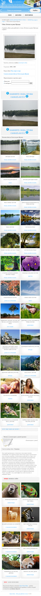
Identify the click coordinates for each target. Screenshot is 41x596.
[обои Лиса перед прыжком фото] (30, 539)
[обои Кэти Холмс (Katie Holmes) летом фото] (30, 386)
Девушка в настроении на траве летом (30, 321)
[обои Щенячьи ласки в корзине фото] (11, 539)
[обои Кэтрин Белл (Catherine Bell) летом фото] (10, 410)
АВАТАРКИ (18, 15)
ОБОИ (9, 15)
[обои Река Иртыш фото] (30, 147)
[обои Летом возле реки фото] (30, 240)
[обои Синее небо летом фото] (30, 288)
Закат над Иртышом (10, 179)
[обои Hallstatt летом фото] (30, 363)
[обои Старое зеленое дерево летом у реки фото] (10, 263)
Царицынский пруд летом (30, 346)
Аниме (10, 398)
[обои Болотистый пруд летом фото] (10, 363)
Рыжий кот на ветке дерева (11, 572)
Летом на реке (30, 227)
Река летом (10, 227)
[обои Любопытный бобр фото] (11, 490)
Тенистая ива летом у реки (10, 250)
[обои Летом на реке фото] (30, 217)
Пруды (30, 349)
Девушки (30, 325)
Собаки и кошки (11, 527)
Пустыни (10, 326)
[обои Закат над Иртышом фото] (10, 170)
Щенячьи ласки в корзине (11, 548)
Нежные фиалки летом (30, 273)
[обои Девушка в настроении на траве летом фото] (30, 311)
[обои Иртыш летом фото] (10, 147)
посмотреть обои (23, 62)
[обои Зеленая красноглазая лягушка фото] (30, 490)
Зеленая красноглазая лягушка (30, 500)
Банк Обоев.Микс (24, 585)
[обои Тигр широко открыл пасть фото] (30, 514)
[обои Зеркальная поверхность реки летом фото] (30, 193)
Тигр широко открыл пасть (30, 524)
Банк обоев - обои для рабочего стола (19, 593)
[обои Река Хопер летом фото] (10, 193)
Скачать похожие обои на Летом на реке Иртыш (16, 74)
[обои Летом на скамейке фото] (10, 386)
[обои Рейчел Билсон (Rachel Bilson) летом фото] (30, 410)
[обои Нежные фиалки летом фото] (30, 263)
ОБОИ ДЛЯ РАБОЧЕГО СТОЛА (18, 20)
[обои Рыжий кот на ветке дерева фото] (11, 562)
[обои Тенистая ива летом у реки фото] (10, 240)
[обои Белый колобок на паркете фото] (11, 514)
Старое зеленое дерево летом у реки (10, 273)
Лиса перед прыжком (30, 548)
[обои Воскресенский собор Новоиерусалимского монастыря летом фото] (10, 337)
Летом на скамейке (10, 395)
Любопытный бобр (11, 499)
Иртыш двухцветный (30, 179)
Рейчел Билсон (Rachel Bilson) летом (30, 420)
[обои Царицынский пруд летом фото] (30, 337)
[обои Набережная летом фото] (10, 288)
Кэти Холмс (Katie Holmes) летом (30, 396)
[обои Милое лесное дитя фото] (30, 562)
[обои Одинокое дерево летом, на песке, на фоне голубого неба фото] (10, 311)
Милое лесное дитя (30, 571)
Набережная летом (10, 297)
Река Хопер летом (10, 202)
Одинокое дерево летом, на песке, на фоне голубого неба (10, 322)
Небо (10, 183)
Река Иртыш (30, 156)
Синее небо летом (30, 297)
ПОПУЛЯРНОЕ (29, 15)
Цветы (30, 276)
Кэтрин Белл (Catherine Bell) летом (10, 420)
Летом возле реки (30, 250)
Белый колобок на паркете (11, 524)
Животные (11, 503)
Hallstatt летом (30, 372)
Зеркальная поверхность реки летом (30, 203)
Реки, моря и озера (16, 71)
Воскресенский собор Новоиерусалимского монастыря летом (10, 348)
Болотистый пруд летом (10, 372)
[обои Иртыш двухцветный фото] (30, 170)
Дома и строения (10, 300)
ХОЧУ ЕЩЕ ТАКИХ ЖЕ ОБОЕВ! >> (11, 429)
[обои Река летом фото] (10, 217)
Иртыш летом (10, 156)
